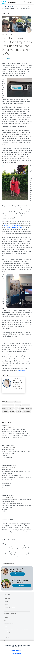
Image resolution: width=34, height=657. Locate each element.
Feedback (6, 617)
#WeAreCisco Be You (7, 408)
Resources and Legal (10, 613)
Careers (6, 604)
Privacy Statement (16, 650)
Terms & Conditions (9, 623)
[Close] (31, 643)
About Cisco (7, 598)
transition (18, 411)
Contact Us (6, 601)
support (12, 411)
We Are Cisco (11, 6)
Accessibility (7, 632)
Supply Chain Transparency (11, 638)
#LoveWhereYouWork (7, 405)
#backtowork (9, 401)
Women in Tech (27, 411)
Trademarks (7, 635)
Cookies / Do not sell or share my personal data (16, 629)
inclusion (21, 408)
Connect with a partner (9, 607)
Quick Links (7, 594)
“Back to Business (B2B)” (14, 227)
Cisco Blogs (12, 2)
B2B (16, 408)
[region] (17, 649)
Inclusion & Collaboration (12, 225)
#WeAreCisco (26, 405)
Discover (17, 574)
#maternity (18, 405)
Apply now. (21, 370)
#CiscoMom (17, 401)
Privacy (5, 626)
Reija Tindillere (7, 58)
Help (5, 620)
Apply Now (22, 585)
